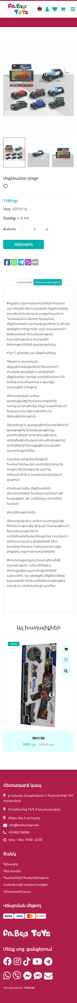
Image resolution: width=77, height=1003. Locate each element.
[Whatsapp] (7, 977)
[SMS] (38, 977)
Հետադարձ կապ (17, 891)
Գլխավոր (10, 864)
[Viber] (17, 977)
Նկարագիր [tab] (24, 282)
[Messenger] (27, 977)
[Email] (48, 977)
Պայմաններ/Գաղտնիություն (26, 877)
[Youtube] (37, 963)
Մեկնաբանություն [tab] (48, 282)
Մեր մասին (12, 871)
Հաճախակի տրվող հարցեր (25, 884)
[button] (69, 152)
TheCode (29, 987)
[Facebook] (7, 963)
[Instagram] (17, 963)
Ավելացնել (24, 244)
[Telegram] (48, 963)
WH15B (38, 738)
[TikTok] (27, 963)
